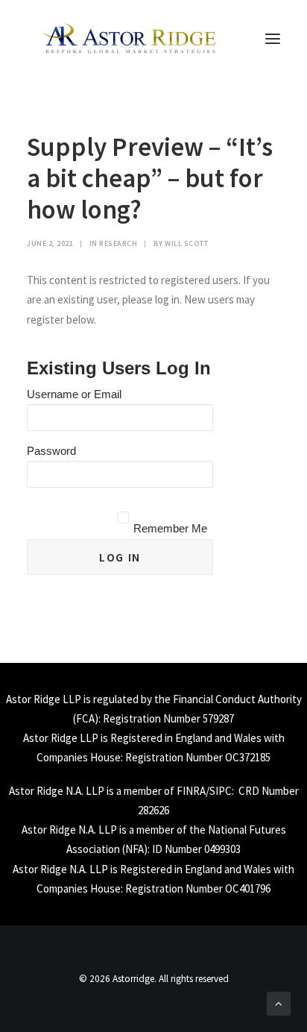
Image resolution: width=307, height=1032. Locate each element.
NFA (134, 849)
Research (118, 243)
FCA (85, 718)
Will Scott (186, 243)
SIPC (220, 791)
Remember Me (170, 528)
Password (51, 450)
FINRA (191, 791)
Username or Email (74, 394)
